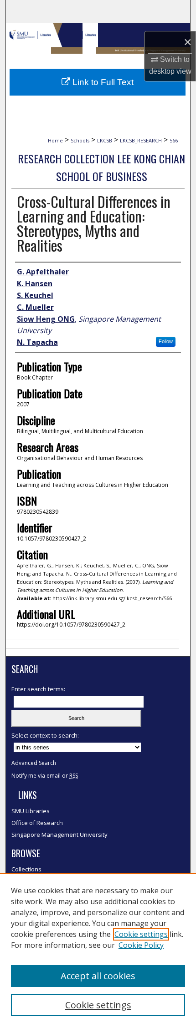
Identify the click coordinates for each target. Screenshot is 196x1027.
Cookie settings (141, 934)
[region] (98, 950)
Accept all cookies (98, 976)
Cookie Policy (141, 945)
